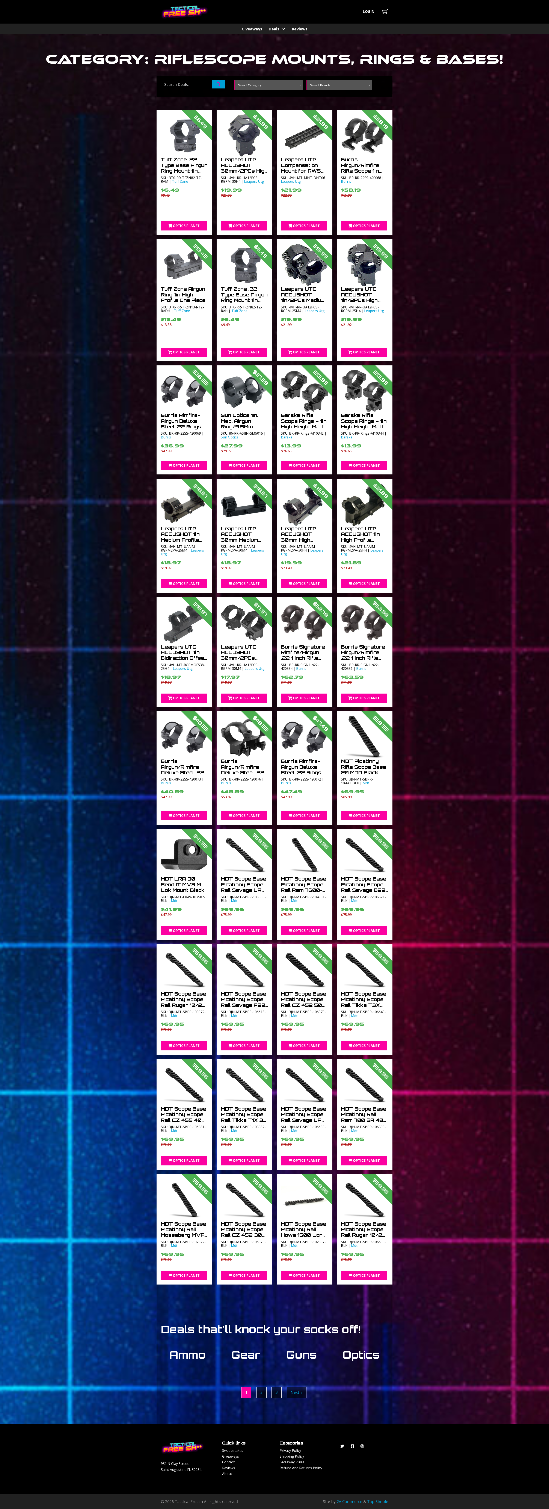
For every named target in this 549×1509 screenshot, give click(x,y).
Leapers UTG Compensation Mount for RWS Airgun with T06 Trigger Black (302, 171)
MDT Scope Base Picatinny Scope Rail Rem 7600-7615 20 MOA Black (303, 890)
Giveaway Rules (292, 1462)
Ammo (187, 1354)
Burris (346, 181)
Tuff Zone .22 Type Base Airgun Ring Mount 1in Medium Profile (184, 168)
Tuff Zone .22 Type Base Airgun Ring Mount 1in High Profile (244, 297)
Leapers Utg (254, 181)
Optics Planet (186, 225)
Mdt (366, 783)
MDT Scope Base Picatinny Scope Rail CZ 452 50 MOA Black (303, 1002)
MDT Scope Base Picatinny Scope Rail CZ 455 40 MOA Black (183, 1117)
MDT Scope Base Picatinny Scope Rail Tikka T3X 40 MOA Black (363, 1002)
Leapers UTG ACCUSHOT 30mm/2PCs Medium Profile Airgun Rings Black (240, 661)
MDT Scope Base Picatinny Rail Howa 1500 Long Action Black (303, 1232)
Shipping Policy (292, 1456)
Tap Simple (377, 1501)
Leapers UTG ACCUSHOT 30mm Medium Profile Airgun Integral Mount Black (239, 543)
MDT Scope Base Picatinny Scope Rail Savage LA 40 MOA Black (303, 1117)
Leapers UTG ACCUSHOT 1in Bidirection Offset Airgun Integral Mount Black (183, 658)
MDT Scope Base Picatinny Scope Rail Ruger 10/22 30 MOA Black (183, 1002)
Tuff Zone (180, 181)
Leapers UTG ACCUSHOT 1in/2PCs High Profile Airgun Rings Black (359, 300)
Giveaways (252, 28)
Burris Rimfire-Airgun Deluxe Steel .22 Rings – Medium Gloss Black (303, 772)
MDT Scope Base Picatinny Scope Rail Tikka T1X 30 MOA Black (244, 1117)
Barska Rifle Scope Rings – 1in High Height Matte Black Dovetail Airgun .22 (304, 426)
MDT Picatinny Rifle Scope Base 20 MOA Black (363, 766)
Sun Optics (229, 437)
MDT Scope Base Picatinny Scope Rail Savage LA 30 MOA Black (243, 887)
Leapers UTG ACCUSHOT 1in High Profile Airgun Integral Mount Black (360, 540)
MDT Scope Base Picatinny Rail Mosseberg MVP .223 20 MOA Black (183, 1235)
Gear (245, 1354)
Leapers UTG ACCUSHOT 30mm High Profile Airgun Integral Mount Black (299, 543)
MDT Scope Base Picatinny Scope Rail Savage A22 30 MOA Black (243, 1002)
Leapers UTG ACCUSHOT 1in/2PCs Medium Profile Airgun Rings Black (303, 300)
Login (369, 11)
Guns (301, 1354)
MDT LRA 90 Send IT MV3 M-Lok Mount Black (183, 884)
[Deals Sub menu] (283, 29)
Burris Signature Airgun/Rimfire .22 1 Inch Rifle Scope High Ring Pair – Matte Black (363, 661)
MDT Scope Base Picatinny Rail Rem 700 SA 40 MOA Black (363, 1117)
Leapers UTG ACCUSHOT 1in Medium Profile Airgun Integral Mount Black (180, 540)
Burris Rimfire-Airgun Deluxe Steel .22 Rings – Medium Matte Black (183, 426)
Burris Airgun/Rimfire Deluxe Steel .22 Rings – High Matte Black (242, 772)
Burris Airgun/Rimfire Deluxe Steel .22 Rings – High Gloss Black (182, 772)
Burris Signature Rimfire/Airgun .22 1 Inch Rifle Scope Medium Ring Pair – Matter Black (303, 661)
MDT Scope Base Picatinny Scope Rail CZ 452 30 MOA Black (243, 1232)
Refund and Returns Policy (301, 1468)
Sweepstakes (232, 1450)
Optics (361, 1354)
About (227, 1473)
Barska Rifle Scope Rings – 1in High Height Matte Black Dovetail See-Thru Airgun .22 (364, 429)
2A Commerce (349, 1501)
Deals (273, 28)
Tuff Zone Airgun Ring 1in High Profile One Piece (183, 294)
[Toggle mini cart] (385, 12)
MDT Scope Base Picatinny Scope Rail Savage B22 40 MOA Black (363, 887)
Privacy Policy (290, 1450)
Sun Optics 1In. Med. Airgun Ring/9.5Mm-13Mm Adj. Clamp (242, 423)
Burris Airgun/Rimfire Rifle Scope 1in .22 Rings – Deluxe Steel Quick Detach (360, 174)
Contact (228, 1462)
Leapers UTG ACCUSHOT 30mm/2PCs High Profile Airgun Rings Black (244, 171)
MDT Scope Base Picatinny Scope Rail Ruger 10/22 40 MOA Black (363, 1232)
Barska (286, 437)
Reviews (299, 28)
